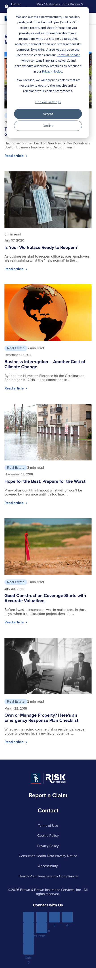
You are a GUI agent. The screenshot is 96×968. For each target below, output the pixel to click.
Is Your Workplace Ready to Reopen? (40, 247)
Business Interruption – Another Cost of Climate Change (44, 364)
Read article (14, 155)
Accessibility (48, 865)
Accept (48, 114)
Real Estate (16, 348)
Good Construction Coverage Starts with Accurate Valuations (45, 598)
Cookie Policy (48, 835)
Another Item (28, 938)
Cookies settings (48, 102)
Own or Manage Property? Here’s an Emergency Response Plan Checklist (41, 718)
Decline (48, 125)
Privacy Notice (52, 71)
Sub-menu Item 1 (29, 927)
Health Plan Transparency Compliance (48, 876)
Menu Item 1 (29, 917)
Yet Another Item (41, 927)
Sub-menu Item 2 (29, 949)
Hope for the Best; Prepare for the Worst (45, 481)
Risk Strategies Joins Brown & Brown (60, 6)
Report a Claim (48, 795)
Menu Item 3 (55, 917)
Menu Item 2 (42, 917)
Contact (48, 810)
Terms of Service (68, 55)
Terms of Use (48, 825)
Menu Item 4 (68, 917)
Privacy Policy (48, 845)
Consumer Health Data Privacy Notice (48, 855)
